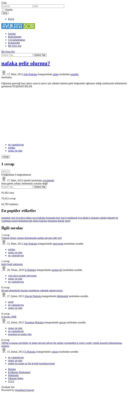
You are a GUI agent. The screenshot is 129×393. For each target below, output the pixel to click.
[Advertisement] (64, 115)
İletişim (12, 369)
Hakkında (13, 375)
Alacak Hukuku (32, 296)
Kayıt (11, 18)
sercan (62, 322)
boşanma (50, 217)
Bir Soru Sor (15, 45)
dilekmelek (62, 296)
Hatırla (9, 9)
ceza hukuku (39, 217)
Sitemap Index (15, 378)
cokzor (54, 351)
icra (18, 217)
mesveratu (58, 243)
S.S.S (11, 381)
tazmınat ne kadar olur (20, 334)
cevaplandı (48, 180)
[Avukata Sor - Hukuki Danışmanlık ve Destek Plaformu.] (18, 28)
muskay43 (56, 270)
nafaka (11, 147)
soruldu (74, 74)
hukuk (61, 220)
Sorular (12, 33)
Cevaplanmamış (16, 39)
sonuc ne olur (15, 150)
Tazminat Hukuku (34, 322)
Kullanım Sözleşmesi (19, 372)
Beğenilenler (15, 36)
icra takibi (83, 217)
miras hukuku (40, 220)
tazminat (5, 217)
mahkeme (72, 217)
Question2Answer (24, 390)
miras (29, 217)
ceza (13, 217)
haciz (64, 217)
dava (22, 217)
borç (58, 217)
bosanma (52, 220)
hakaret (111, 217)
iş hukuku (94, 217)
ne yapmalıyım (16, 144)
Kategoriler (14, 42)
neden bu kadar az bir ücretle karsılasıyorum (31, 363)
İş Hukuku (30, 270)
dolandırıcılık (25, 220)
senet (67, 220)
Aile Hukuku (30, 74)
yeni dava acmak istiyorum (22, 275)
